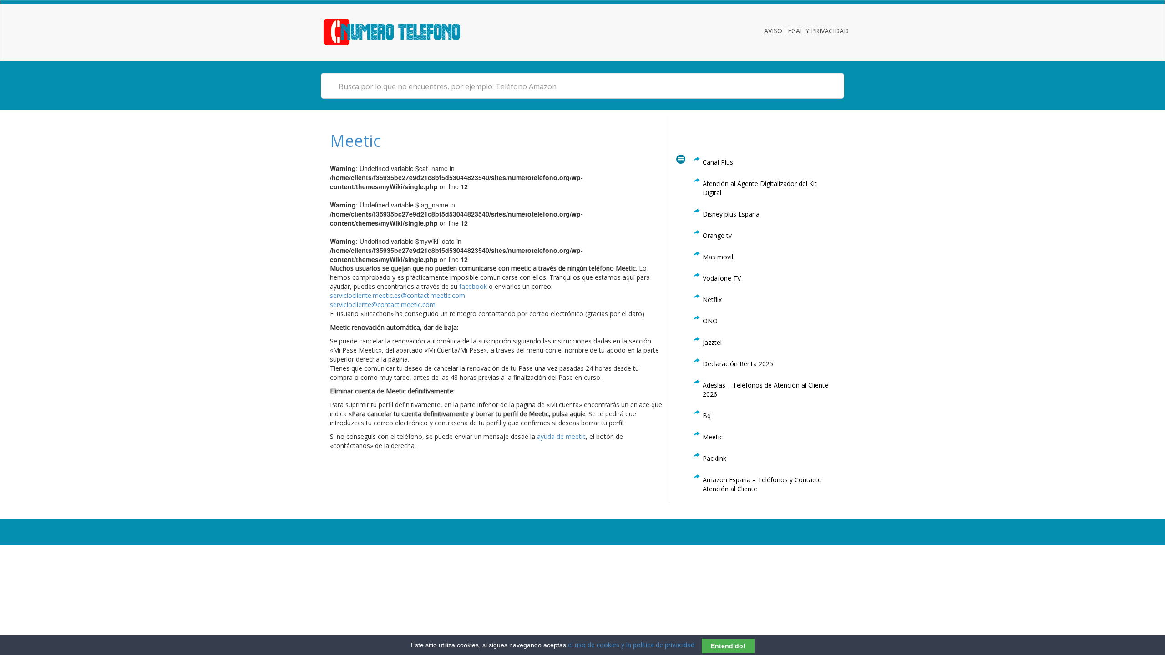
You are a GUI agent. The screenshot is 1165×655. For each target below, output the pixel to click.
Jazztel (712, 342)
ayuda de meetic (560, 436)
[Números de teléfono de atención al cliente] (403, 30)
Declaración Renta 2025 (738, 363)
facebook (473, 286)
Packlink (714, 458)
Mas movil (718, 256)
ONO (710, 321)
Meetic (355, 141)
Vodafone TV (722, 278)
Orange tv (717, 235)
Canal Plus (718, 162)
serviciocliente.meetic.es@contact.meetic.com (397, 295)
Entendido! (728, 645)
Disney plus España (731, 214)
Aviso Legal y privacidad (806, 30)
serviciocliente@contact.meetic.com (383, 304)
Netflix (712, 299)
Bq (707, 415)
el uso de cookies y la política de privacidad (631, 644)
